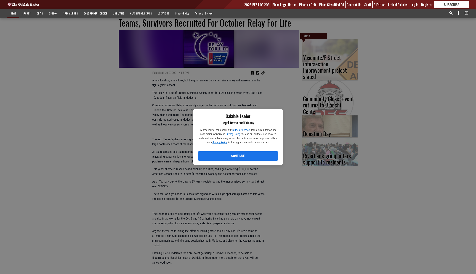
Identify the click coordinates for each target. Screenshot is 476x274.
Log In (414, 4)
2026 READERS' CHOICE (95, 13)
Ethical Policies (398, 4)
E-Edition (379, 4)
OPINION (53, 13)
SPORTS (26, 13)
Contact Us (354, 4)
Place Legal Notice (284, 4)
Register (426, 4)
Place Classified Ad (331, 4)
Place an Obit (307, 4)
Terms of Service (241, 129)
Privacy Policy (233, 134)
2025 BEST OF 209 (257, 4)
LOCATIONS (163, 13)
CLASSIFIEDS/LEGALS (141, 13)
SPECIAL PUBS (70, 13)
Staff (367, 4)
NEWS (13, 13)
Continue (238, 156)
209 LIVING (118, 13)
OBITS (40, 13)
